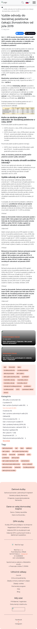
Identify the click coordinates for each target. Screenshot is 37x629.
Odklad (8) (6, 416)
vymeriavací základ (27, 389)
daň (5, 367)
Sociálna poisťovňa (9, 370)
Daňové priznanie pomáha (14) (13, 438)
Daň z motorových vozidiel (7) (13, 422)
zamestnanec (25, 461)
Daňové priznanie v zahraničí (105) (14, 427)
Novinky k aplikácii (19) (10, 430)
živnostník (12, 367)
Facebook (18, 620)
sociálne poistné (8, 389)
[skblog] (2, 7)
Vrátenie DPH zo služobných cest (18, 530)
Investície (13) (7, 411)
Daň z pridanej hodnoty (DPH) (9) (14, 424)
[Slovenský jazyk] (28, 2)
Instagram (18, 624)
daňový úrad (15, 457)
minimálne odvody (9, 383)
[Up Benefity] (18, 608)
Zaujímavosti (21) (8, 435)
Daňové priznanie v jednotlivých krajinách (18, 493)
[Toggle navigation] (34, 2)
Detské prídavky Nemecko (18, 495)
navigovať (24, 554)
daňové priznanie (9, 373)
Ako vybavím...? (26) (9, 433)
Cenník (18, 575)
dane (19, 367)
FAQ (18, 589)
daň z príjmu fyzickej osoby (11, 376)
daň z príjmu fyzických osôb (10, 461)
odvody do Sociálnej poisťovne (12, 386)
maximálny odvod (23, 380)
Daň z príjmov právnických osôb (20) (15, 413)
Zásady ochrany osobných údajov (18, 581)
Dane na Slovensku (18, 515)
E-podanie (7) (7, 402)
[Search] (22, 2)
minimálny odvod (22, 383)
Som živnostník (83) (9, 408)
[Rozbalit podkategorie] (27, 405)
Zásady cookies (18, 583)
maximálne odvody (9, 380)
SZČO (17, 389)
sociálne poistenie (22, 370)
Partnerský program (19, 586)
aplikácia (28, 448)
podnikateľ (25, 376)
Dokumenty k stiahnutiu (18, 604)
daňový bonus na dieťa (8, 470)
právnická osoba (7, 467)
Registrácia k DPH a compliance (18, 527)
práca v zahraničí (27, 464)
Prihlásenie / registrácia (18, 601)
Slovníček (6, 441)
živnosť (6, 392)
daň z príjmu (20, 373)
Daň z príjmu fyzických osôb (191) (14, 405)
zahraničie (17, 467)
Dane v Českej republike (18, 512)
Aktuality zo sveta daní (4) (11, 400)
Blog (18, 592)
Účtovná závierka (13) (10, 419)
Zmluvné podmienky (18, 578)
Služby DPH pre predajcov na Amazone (18, 525)
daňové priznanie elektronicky (11, 464)
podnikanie (27, 386)
